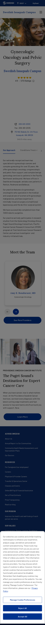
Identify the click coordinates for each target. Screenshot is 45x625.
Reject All (22, 608)
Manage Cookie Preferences (22, 600)
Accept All (22, 616)
